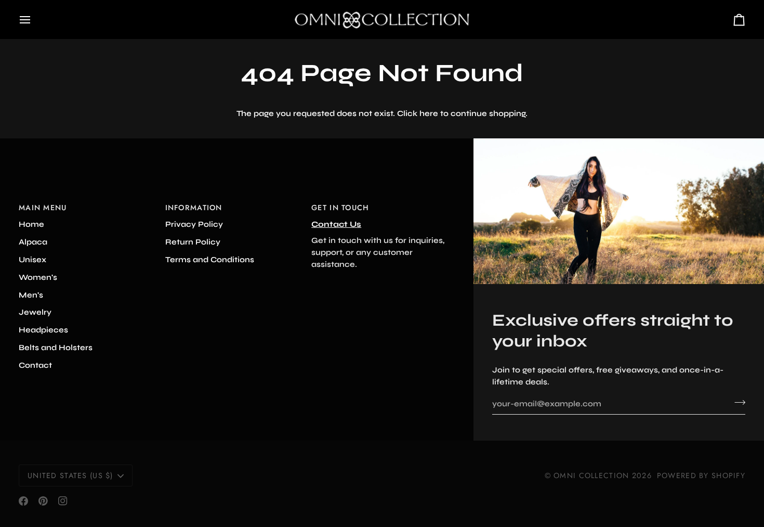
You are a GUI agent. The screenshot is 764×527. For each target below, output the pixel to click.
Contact (35, 365)
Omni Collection (591, 475)
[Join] (736, 402)
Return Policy (192, 242)
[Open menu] (34, 19)
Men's (31, 295)
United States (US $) (70, 475)
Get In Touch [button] (340, 207)
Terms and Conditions (209, 259)
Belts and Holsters (56, 347)
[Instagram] (63, 501)
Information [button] (193, 207)
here (428, 113)
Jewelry (35, 312)
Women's (38, 277)
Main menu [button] (43, 207)
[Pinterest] (43, 501)
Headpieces (43, 330)
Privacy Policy (194, 224)
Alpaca (33, 242)
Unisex (32, 259)
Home (31, 224)
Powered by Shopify (701, 475)
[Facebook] (23, 501)
